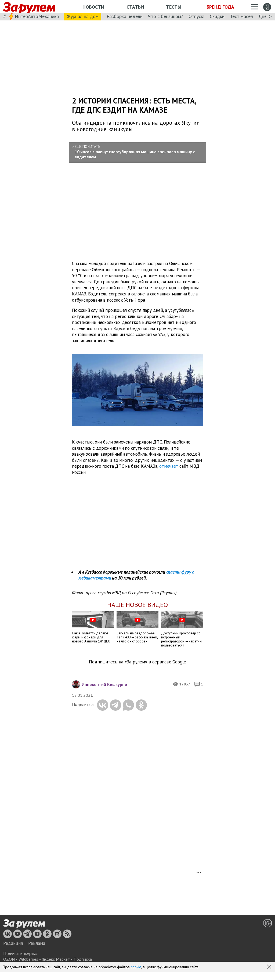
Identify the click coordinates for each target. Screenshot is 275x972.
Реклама (36, 943)
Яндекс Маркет (56, 959)
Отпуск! (196, 16)
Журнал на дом (83, 16)
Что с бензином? (165, 16)
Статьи (135, 7)
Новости (93, 7)
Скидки (217, 16)
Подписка (83, 959)
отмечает (168, 466)
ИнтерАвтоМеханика (37, 16)
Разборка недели (125, 16)
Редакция (13, 943)
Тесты (173, 7)
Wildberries (28, 959)
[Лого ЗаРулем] (29, 6)
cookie (136, 966)
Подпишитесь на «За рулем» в (137, 661)
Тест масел (241, 16)
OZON (9, 959)
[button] (269, 967)
